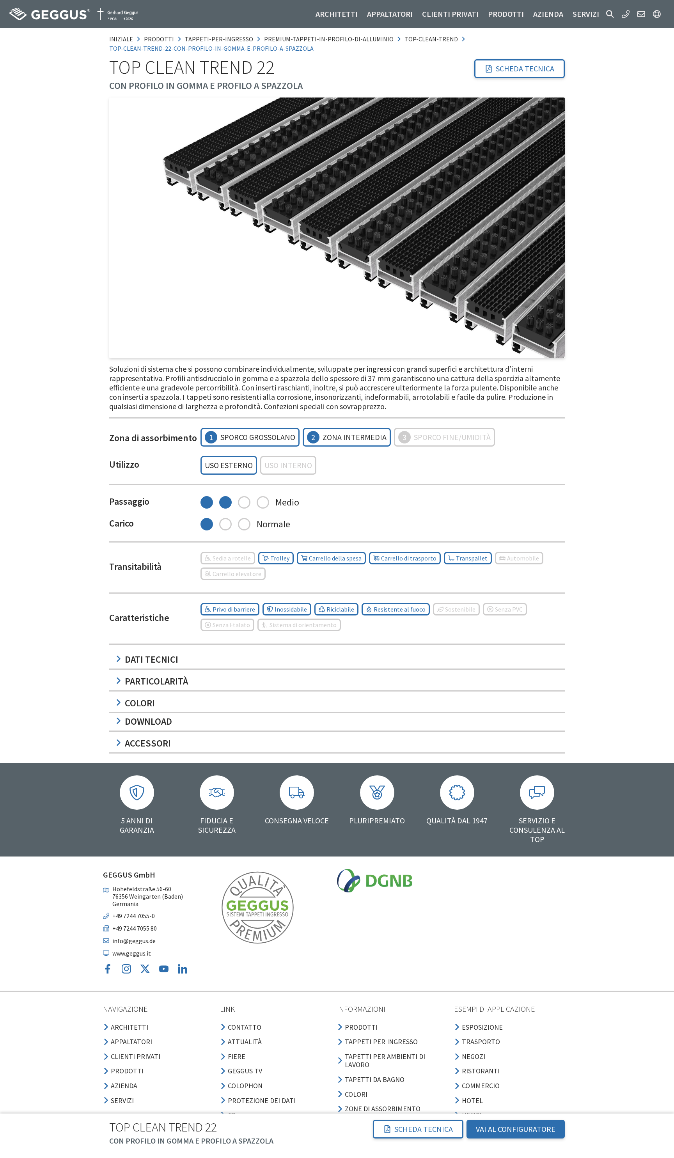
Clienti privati (450, 14)
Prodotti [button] (506, 14)
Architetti (337, 14)
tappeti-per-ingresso (219, 39)
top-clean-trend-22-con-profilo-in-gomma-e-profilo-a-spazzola (211, 48)
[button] (610, 14)
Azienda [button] (548, 14)
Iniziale (121, 39)
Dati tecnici (151, 659)
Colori (140, 703)
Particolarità (156, 681)
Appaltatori (390, 14)
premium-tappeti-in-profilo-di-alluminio (329, 39)
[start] (73, 14)
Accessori (148, 743)
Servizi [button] (586, 14)
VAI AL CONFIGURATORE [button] (515, 1129)
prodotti (159, 39)
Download (148, 721)
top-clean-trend (431, 39)
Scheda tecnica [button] (525, 68)
